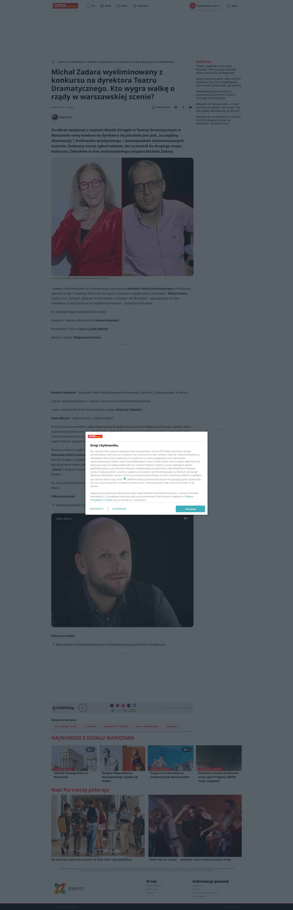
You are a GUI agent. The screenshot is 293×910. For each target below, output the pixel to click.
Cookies (108, 500)
